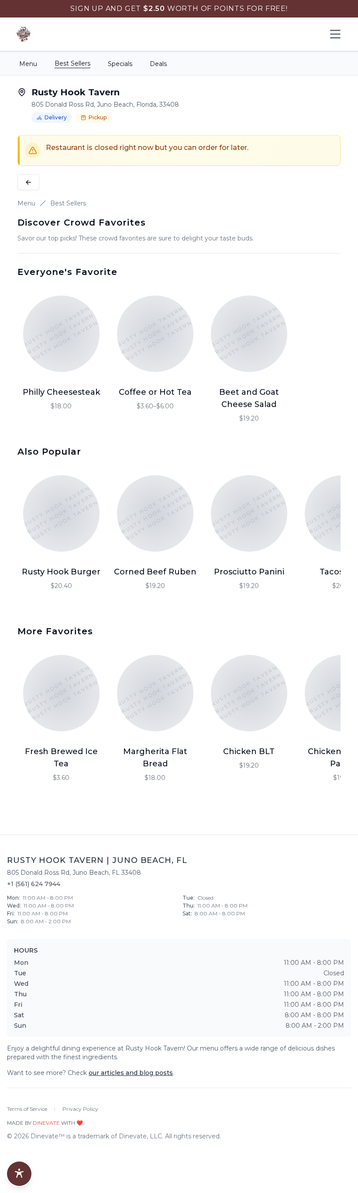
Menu (28, 64)
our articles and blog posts (131, 1073)
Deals (158, 64)
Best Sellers (72, 63)
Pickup (98, 117)
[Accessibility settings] (19, 1174)
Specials (120, 64)
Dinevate (46, 1123)
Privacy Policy (80, 1109)
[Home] (23, 34)
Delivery (56, 117)
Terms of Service (27, 1109)
